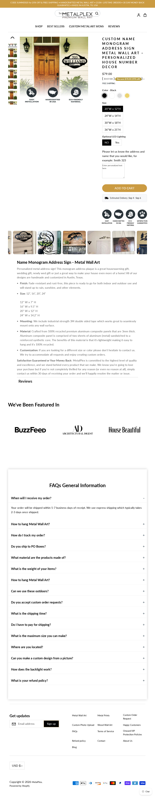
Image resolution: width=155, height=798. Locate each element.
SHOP (39, 26)
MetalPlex (37, 782)
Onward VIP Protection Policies (132, 732)
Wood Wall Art (104, 725)
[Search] (96, 13)
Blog (74, 747)
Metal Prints (103, 715)
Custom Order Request (130, 717)
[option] (12, 52)
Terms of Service (105, 731)
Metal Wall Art (79, 715)
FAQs (75, 731)
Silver (120, 96)
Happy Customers (132, 725)
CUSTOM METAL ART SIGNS (86, 26)
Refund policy (79, 740)
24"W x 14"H (113, 115)
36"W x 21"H (113, 129)
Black (104, 96)
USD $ (16, 765)
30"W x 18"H (113, 122)
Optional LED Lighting (114, 136)
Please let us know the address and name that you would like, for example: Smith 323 (123, 156)
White (112, 96)
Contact (101, 740)
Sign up (51, 723)
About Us (127, 740)
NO (107, 142)
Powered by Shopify (20, 785)
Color (109, 90)
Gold (127, 96)
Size (104, 103)
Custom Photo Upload (83, 725)
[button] (6, 437)
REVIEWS (114, 26)
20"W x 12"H (113, 108)
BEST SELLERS (55, 26)
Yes (117, 142)
